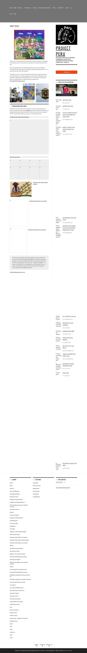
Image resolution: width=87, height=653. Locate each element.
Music (11, 623)
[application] (66, 90)
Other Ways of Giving (15, 551)
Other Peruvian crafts (15, 157)
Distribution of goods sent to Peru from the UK (20, 575)
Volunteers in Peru (14, 596)
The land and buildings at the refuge (18, 556)
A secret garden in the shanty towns (18, 569)
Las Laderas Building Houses (16, 587)
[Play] (57, 95)
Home (11, 7)
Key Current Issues (14, 610)
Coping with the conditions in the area (18, 572)
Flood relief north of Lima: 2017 (17, 590)
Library (11, 566)
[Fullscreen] (75, 95)
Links (11, 635)
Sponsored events (14, 496)
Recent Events (36, 491)
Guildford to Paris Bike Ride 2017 (17, 502)
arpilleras (28, 110)
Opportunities (36, 488)
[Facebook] (13, 13)
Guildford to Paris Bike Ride (16, 499)
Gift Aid (11, 545)
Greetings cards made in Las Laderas (38, 201)
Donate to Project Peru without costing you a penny (69, 129)
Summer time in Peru (68, 106)
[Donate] (10, 13)
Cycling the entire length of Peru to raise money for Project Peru (70, 115)
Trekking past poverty (15, 604)
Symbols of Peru (13, 621)
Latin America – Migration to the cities (19, 618)
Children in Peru (13, 615)
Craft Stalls (35, 483)
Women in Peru (13, 612)
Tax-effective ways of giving (16, 548)
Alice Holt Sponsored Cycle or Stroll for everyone (19, 506)
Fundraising (27, 7)
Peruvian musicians (14, 515)
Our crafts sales (67, 100)
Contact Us (60, 7)
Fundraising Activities (15, 494)
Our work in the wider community (17, 582)
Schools (11, 512)
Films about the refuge (15, 598)
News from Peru (36, 485)
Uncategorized (36, 496)
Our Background (13, 520)
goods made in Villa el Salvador (19, 117)
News (15, 7)
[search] (71, 8)
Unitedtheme (69, 650)
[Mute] (73, 95)
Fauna (11, 629)
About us (19, 7)
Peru (54, 7)
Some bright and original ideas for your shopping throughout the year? (69, 228)
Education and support (15, 559)
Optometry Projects (14, 593)
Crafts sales (66, 373)
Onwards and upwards (68, 331)
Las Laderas (13, 585)
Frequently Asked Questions (16, 517)
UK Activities (36, 494)
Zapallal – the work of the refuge (41, 7)
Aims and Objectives (14, 491)
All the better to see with (69, 316)
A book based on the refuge (16, 601)
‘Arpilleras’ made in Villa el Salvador (18, 531)
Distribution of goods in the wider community (20, 579)
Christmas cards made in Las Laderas (37, 229)
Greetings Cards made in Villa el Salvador (19, 540)
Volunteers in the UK (14, 509)
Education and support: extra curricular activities (19, 563)
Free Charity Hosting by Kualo (63, 487)
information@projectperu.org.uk (17, 81)
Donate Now (66, 72)
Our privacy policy (14, 523)
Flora (11, 626)
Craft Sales (12, 529)
